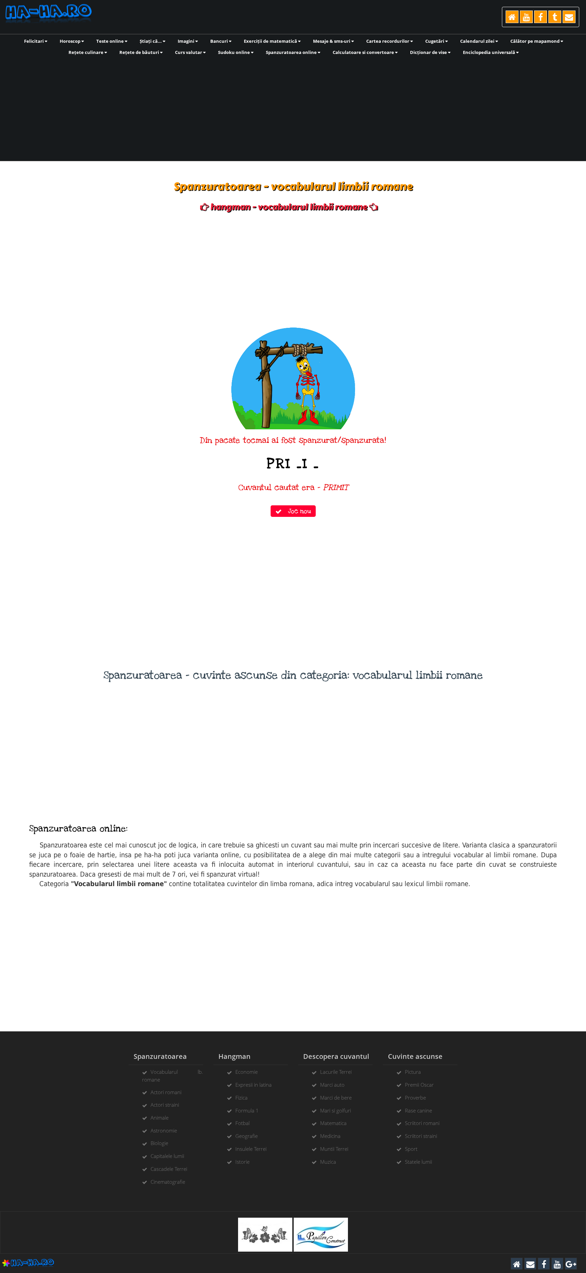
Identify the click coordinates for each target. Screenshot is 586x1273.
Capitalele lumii (167, 1156)
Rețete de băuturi (139, 52)
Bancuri (219, 41)
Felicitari (34, 41)
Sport (411, 1148)
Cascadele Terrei (169, 1168)
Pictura (413, 1071)
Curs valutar (189, 52)
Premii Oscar (419, 1084)
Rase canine (418, 1110)
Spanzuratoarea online (292, 52)
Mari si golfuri (335, 1110)
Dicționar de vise (429, 52)
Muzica (328, 1161)
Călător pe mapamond (535, 41)
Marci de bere (336, 1097)
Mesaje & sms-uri (332, 41)
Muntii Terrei (334, 1148)
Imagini (186, 41)
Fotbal (242, 1123)
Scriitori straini (421, 1135)
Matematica (333, 1123)
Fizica (241, 1097)
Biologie (159, 1143)
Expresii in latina (253, 1084)
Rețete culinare (86, 52)
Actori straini (165, 1104)
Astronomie (164, 1130)
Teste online (110, 41)
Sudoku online (234, 52)
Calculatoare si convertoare (364, 52)
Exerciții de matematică (271, 41)
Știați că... (151, 41)
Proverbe (415, 1097)
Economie (246, 1071)
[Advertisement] (293, 107)
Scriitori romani (422, 1123)
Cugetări (435, 41)
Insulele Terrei (251, 1148)
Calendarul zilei (477, 41)
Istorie (242, 1161)
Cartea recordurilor (388, 41)
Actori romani (166, 1092)
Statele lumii (418, 1161)
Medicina (330, 1135)
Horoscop (70, 41)
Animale (160, 1117)
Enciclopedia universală (489, 52)
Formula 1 (247, 1110)
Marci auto (332, 1084)
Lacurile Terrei (336, 1071)
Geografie (246, 1135)
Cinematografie (168, 1181)
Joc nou (296, 511)
